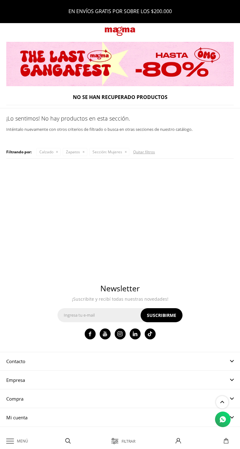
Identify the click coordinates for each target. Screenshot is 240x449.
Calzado (46, 152)
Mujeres (107, 152)
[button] (68, 441)
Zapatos (73, 152)
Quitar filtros (144, 152)
